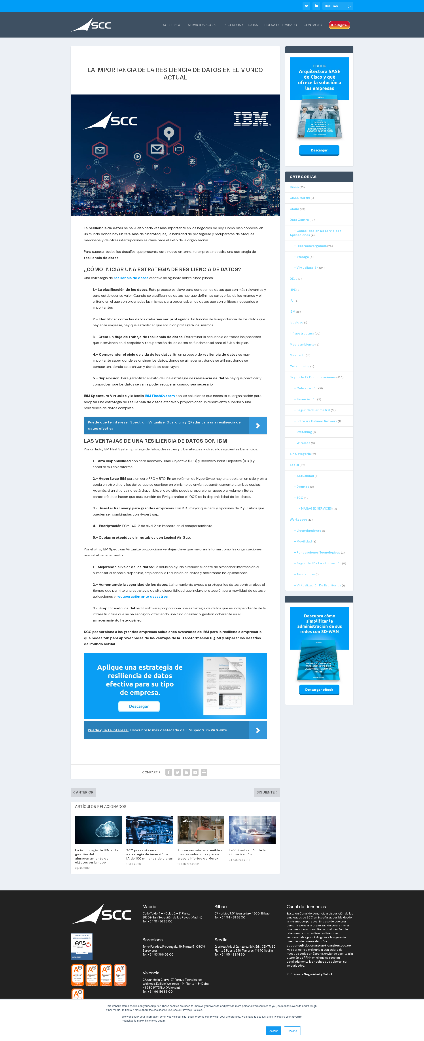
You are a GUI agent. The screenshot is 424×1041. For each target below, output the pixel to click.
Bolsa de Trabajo (281, 25)
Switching (304, 432)
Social (294, 465)
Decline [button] (292, 1031)
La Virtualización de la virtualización (247, 852)
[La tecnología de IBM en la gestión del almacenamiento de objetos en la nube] (98, 830)
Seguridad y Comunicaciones (313, 377)
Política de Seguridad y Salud (309, 974)
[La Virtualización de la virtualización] (252, 830)
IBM (292, 312)
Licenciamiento (309, 531)
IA (291, 300)
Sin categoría (300, 454)
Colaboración (307, 388)
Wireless (303, 443)
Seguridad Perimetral (313, 410)
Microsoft (297, 355)
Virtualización (307, 268)
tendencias (306, 574)
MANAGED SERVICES (316, 508)
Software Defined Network (317, 421)
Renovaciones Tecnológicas (318, 552)
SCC (300, 498)
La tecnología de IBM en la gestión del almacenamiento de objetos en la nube (96, 856)
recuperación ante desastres (142, 596)
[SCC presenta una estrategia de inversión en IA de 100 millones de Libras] (149, 830)
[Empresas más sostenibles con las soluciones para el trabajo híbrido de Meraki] (201, 830)
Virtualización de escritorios (319, 585)
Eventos (303, 487)
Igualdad (296, 322)
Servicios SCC (200, 25)
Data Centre (299, 220)
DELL (293, 279)
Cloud (294, 209)
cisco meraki (300, 198)
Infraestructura (302, 333)
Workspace (298, 519)
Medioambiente (302, 344)
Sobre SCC (172, 25)
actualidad (305, 476)
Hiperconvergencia (312, 246)
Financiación (306, 399)
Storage (303, 257)
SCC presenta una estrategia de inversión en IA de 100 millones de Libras (149, 854)
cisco (294, 187)
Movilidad (304, 541)
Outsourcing (300, 366)
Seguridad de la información (319, 563)
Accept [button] (273, 1031)
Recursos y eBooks (241, 25)
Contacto (313, 25)
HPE (293, 290)
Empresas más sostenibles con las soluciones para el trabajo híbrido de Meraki (200, 854)
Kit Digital (339, 25)
